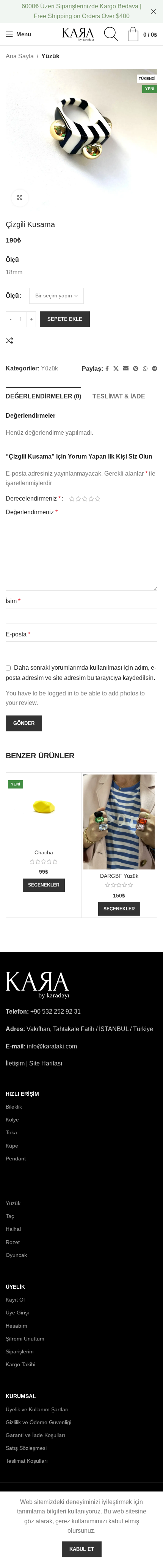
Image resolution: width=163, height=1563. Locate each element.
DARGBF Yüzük (119, 876)
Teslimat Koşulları (27, 1461)
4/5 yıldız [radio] (91, 499)
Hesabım (16, 1326)
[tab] (43, 395)
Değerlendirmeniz (32, 512)
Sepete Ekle (64, 319)
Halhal (13, 1229)
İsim (13, 601)
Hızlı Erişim (22, 1094)
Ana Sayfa (20, 56)
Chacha (43, 852)
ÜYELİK (15, 1287)
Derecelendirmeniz (33, 499)
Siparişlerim (20, 1351)
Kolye (12, 1120)
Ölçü (12, 295)
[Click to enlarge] (19, 198)
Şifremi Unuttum (25, 1339)
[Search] (111, 34)
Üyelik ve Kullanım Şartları (37, 1409)
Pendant (16, 1159)
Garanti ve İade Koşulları (35, 1435)
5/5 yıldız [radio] (97, 499)
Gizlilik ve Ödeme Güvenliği (38, 1422)
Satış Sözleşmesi (26, 1448)
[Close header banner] (153, 11)
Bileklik (14, 1107)
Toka (11, 1132)
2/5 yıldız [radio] (78, 499)
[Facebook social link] (107, 369)
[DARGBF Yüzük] (119, 822)
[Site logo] (78, 33)
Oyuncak (16, 1255)
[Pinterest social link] (136, 369)
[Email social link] (126, 369)
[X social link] (116, 369)
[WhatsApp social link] (145, 369)
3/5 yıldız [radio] (85, 499)
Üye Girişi (17, 1312)
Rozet (13, 1242)
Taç (10, 1216)
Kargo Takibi (20, 1364)
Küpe (12, 1146)
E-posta (18, 634)
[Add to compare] (9, 340)
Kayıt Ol (15, 1300)
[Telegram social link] (155, 369)
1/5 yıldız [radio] (72, 499)
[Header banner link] (70, 11)
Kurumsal (21, 1396)
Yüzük (50, 56)
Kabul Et (81, 1549)
